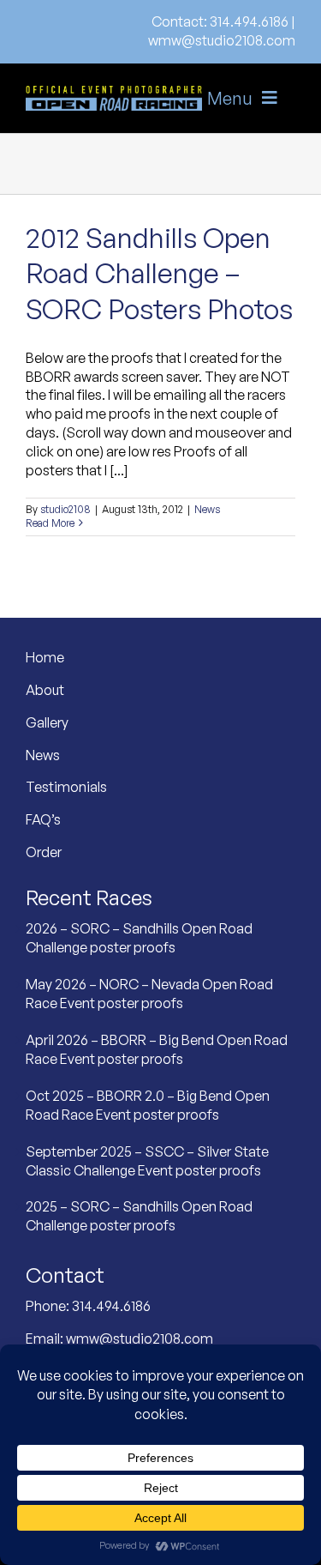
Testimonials (66, 786)
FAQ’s (43, 819)
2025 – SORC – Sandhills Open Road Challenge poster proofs (139, 1216)
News (207, 509)
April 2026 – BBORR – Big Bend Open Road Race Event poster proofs (157, 1049)
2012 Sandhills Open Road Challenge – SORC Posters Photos (159, 273)
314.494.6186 (249, 21)
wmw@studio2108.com (221, 40)
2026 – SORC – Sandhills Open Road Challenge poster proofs (139, 938)
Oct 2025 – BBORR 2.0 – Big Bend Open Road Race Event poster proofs (148, 1105)
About (45, 689)
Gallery (47, 722)
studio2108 (65, 509)
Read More (50, 523)
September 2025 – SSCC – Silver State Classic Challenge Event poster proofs (147, 1161)
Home (45, 657)
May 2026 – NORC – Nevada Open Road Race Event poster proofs (149, 994)
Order (44, 852)
